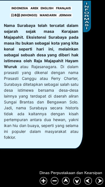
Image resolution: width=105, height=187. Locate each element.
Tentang (87, 16)
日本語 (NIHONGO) (24, 15)
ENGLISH (47, 8)
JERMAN (65, 15)
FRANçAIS (63, 8)
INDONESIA (19, 8)
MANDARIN (48, 15)
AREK (34, 8)
